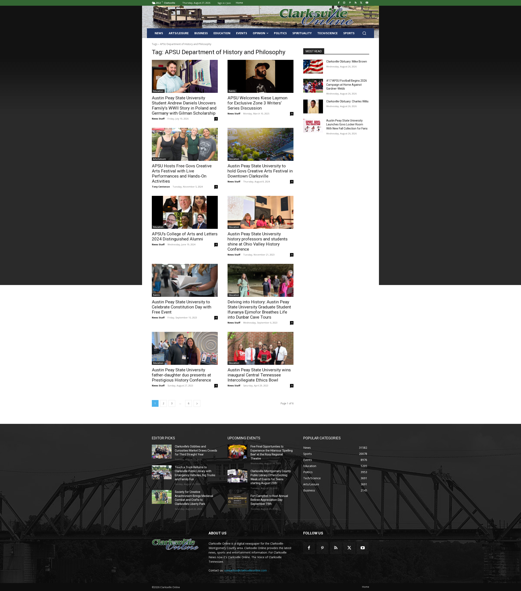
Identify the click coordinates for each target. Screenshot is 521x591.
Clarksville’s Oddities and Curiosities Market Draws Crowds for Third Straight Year (196, 450)
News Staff (158, 118)
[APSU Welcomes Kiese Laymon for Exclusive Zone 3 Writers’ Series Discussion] (260, 76)
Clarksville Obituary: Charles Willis (347, 101)
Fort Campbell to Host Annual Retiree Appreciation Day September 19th (269, 499)
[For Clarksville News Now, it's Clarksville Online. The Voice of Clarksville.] (175, 544)
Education (158, 91)
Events (232, 91)
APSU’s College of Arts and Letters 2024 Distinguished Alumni (185, 236)
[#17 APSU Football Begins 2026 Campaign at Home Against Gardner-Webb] (313, 86)
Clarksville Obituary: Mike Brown (346, 61)
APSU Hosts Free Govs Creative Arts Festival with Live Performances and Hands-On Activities (182, 173)
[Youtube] (366, 3)
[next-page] (197, 403)
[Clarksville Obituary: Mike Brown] (313, 66)
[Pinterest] (350, 3)
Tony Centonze (161, 186)
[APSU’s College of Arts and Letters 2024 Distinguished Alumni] (185, 212)
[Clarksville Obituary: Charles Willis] (313, 106)
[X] (361, 3)
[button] (364, 33)
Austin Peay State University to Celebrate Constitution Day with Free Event (181, 307)
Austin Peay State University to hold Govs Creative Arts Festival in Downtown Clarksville (260, 171)
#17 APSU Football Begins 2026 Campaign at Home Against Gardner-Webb (346, 84)
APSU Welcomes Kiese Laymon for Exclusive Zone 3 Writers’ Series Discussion (257, 103)
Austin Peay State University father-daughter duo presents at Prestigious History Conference (181, 375)
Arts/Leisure (159, 159)
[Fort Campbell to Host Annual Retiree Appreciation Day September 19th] (237, 501)
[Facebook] (338, 3)
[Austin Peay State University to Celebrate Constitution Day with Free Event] (185, 280)
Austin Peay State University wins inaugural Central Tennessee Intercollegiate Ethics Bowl (259, 375)
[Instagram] (344, 3)
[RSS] (355, 3)
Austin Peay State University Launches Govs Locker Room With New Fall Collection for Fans (347, 124)
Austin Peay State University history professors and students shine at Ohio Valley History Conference (258, 241)
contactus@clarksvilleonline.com (245, 570)
